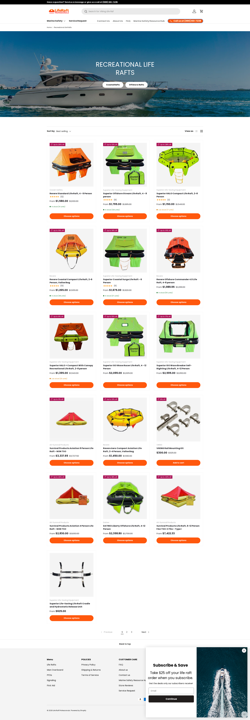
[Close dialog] (244, 650)
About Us (118, 20)
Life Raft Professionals (61, 710)
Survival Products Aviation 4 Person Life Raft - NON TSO (71, 527)
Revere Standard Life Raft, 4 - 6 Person (71, 193)
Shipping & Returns (91, 669)
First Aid (51, 685)
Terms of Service (90, 675)
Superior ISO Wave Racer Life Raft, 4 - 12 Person (124, 367)
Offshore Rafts (136, 84)
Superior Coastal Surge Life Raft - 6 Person (122, 281)
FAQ (128, 20)
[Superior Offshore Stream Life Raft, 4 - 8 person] (125, 165)
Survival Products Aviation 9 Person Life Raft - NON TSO (71, 450)
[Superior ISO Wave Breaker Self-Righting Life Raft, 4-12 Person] (178, 337)
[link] (106, 632)
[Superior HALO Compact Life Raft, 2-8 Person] (178, 165)
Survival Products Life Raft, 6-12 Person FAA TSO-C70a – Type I (178, 527)
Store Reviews (126, 685)
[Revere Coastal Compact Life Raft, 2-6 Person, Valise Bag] (71, 251)
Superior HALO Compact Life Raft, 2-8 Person (177, 195)
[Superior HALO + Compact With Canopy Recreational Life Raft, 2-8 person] (71, 337)
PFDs (49, 675)
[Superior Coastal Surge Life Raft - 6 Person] (125, 251)
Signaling (51, 680)
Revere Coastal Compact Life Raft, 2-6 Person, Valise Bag (71, 281)
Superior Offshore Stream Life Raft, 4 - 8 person (125, 195)
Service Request (78, 20)
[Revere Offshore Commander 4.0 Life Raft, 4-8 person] (178, 251)
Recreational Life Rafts (63, 27)
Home (49, 27)
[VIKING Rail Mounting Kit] (178, 419)
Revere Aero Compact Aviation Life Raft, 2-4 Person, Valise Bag (122, 450)
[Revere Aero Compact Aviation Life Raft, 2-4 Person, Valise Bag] (125, 419)
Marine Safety (55, 20)
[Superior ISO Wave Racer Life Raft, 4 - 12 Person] (125, 337)
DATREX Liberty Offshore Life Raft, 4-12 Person (124, 527)
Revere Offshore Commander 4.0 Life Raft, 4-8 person (177, 281)
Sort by (51, 131)
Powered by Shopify (78, 710)
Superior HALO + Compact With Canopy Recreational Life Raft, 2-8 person (71, 367)
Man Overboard (55, 669)
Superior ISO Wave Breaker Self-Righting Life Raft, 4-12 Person (174, 367)
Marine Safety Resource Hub (149, 20)
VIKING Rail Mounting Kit (170, 448)
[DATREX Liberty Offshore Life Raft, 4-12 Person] (125, 497)
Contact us (124, 675)
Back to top (125, 644)
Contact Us (103, 20)
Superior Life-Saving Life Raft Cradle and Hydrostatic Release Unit (70, 605)
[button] (201, 11)
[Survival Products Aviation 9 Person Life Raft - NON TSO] (71, 419)
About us (123, 669)
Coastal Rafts (113, 84)
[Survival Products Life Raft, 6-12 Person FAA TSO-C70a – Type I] (178, 497)
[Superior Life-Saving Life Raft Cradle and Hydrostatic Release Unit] (71, 575)
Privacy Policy (88, 664)
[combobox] (131, 11)
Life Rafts (51, 664)
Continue (171, 699)
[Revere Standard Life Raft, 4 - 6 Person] (71, 165)
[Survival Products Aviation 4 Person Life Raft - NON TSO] (71, 497)
